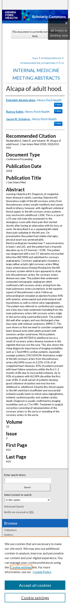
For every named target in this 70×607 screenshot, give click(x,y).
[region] (35, 571)
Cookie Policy (42, 572)
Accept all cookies (35, 585)
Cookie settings (21, 567)
